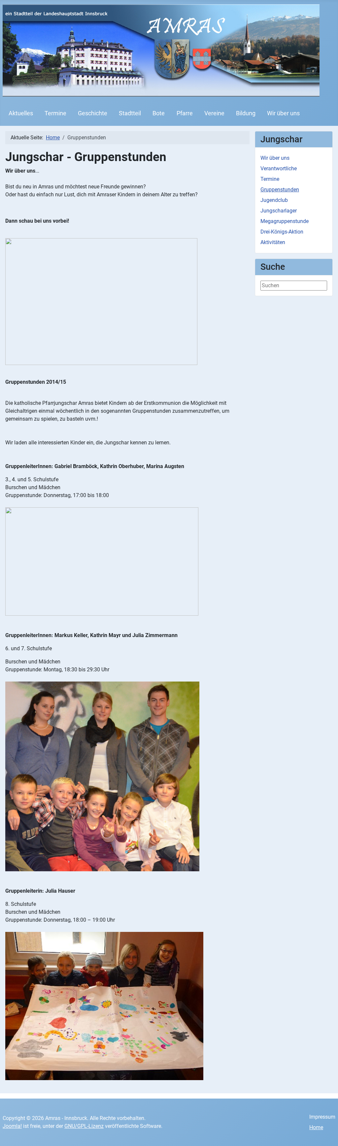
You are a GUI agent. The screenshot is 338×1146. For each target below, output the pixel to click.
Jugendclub (274, 200)
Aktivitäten (272, 242)
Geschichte (92, 113)
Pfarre (185, 113)
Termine (55, 113)
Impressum (322, 1117)
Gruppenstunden (279, 189)
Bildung (245, 113)
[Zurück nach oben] (326, 1134)
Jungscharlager (278, 211)
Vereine (214, 113)
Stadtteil (130, 113)
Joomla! (12, 1126)
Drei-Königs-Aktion (281, 232)
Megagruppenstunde (284, 221)
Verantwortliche (278, 168)
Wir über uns (283, 113)
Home (316, 1127)
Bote (158, 113)
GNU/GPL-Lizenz (84, 1126)
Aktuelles (21, 113)
